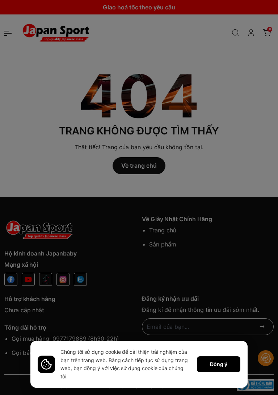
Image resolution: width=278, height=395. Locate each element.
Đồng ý (218, 364)
